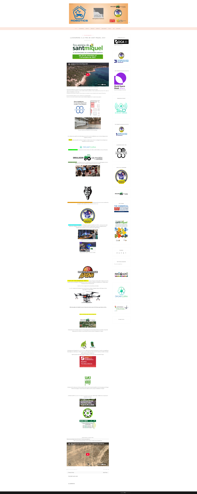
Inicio (76, 28)
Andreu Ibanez (87, 40)
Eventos (87, 28)
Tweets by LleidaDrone (118, 264)
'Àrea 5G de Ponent (81, 350)
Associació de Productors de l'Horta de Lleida (83, 395)
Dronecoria (74, 149)
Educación (118, 28)
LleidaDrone (81, 28)
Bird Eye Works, (81, 285)
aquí (77, 95)
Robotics (98, 28)
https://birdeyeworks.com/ (92, 203)
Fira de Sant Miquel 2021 (87, 35)
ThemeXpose (128, 492)
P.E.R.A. (109, 28)
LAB (113, 28)
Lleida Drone (71, 3)
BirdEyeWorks (85, 87)
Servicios (92, 28)
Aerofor (70, 288)
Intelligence (104, 28)
